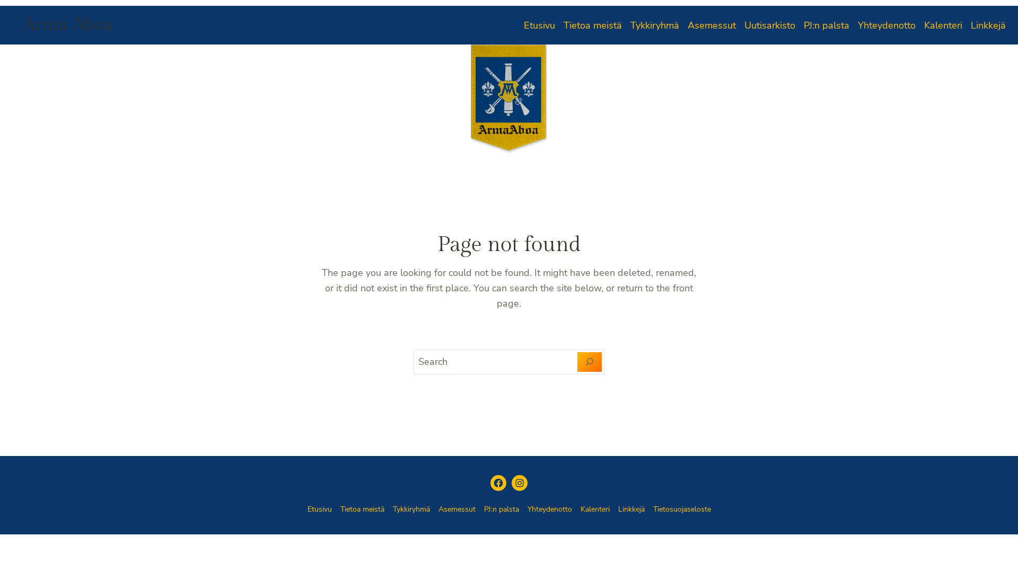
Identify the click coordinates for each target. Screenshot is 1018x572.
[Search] (589, 362)
